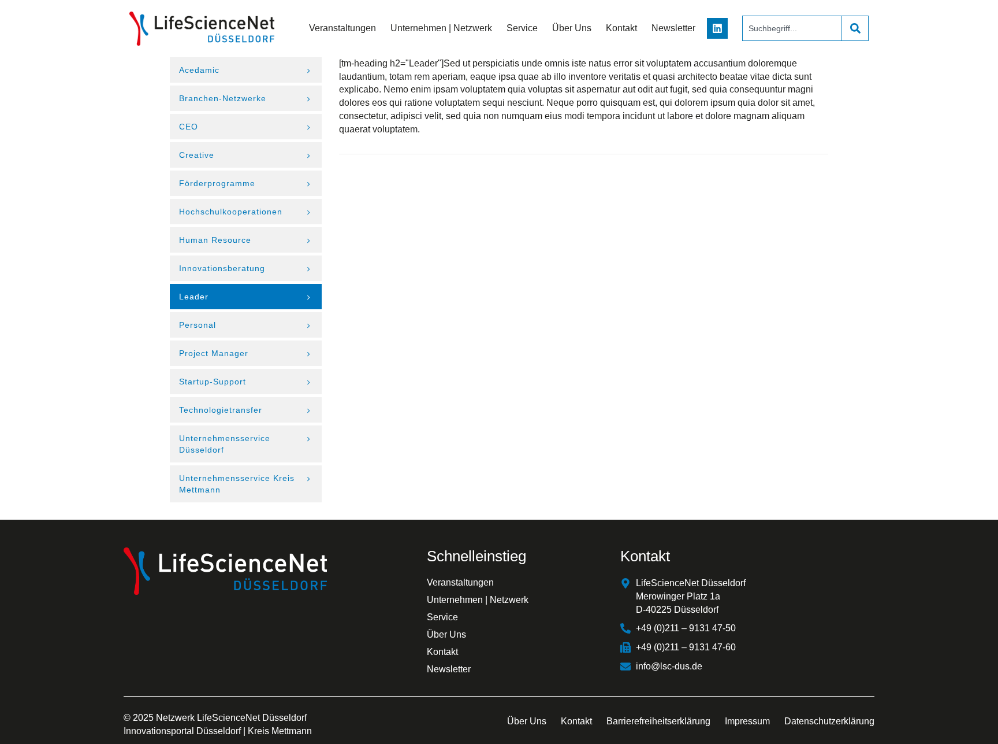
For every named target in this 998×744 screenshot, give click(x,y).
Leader (193, 296)
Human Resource (215, 240)
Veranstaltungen (342, 28)
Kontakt (621, 28)
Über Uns (571, 28)
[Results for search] (791, 48)
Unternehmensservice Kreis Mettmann (237, 483)
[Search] (855, 28)
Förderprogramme (217, 183)
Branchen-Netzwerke (222, 98)
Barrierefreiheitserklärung (658, 721)
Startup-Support (212, 381)
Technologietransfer (220, 409)
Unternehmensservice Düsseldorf (224, 444)
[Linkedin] (717, 28)
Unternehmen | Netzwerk (441, 28)
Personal (197, 325)
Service (522, 28)
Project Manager (213, 353)
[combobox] (791, 28)
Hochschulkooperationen (230, 211)
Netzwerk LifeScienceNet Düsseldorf (231, 718)
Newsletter (673, 28)
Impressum (747, 721)
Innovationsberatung (222, 268)
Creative (196, 155)
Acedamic (199, 70)
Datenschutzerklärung (829, 721)
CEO (188, 126)
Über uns (526, 721)
